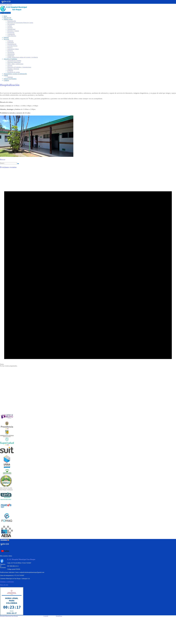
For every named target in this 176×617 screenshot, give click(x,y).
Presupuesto (10, 32)
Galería (6, 75)
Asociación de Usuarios (14, 60)
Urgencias (10, 41)
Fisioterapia (10, 55)
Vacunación (10, 52)
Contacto (6, 80)
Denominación (11, 21)
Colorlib (45, 616)
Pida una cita (7, 17)
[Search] (18, 163)
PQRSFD (10, 70)
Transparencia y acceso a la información (15, 74)
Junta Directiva (11, 36)
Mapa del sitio (4, 585)
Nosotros (10, 27)
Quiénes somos (8, 19)
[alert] (88, 268)
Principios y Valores (13, 31)
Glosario (9, 65)
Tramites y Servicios (13, 69)
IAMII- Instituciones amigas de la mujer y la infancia (22, 57)
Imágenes (10, 77)
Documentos (11, 24)
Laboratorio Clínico (13, 49)
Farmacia (10, 50)
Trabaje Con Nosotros (10, 78)
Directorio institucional (14, 62)
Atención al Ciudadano (10, 59)
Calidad (9, 26)
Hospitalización (11, 44)
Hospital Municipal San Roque (9, 616)
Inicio (5, 16)
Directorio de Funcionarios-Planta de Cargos (20, 22)
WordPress (59, 616)
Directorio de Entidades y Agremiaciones (19, 67)
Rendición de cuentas (13, 72)
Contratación (11, 34)
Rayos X (9, 47)
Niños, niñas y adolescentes (15, 64)
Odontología (11, 54)
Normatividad (11, 29)
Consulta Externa (12, 45)
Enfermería (10, 42)
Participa (6, 37)
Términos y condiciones (7, 581)
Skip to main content (6, 4)
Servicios (6, 39)
